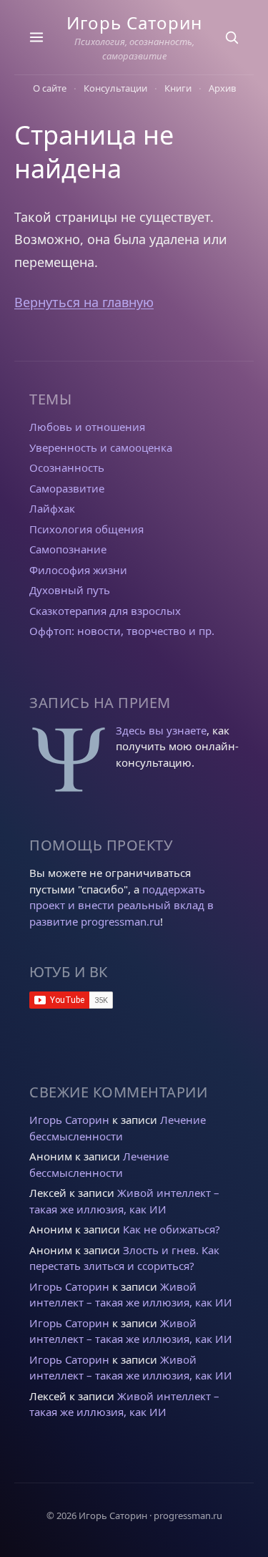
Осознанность (66, 467)
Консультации (115, 88)
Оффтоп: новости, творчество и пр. (121, 631)
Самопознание (67, 549)
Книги (178, 88)
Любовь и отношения (87, 426)
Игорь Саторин (134, 22)
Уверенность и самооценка (100, 447)
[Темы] (36, 37)
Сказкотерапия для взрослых (105, 610)
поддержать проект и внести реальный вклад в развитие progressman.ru (121, 905)
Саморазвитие (66, 488)
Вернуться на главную (84, 302)
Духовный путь (69, 590)
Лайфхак (52, 508)
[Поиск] (232, 37)
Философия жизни (78, 570)
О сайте (49, 88)
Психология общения (86, 529)
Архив (222, 88)
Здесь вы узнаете (161, 730)
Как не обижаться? (171, 1229)
